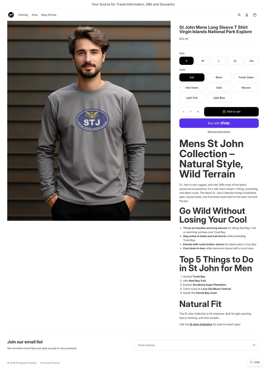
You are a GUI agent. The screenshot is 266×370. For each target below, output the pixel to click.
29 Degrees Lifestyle (26, 362)
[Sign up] (253, 345)
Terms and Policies (50, 362)
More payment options (219, 131)
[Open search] (239, 15)
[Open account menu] (247, 15)
